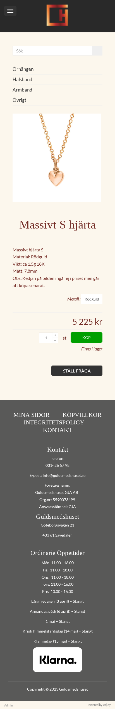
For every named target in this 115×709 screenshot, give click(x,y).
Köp (86, 337)
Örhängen (23, 69)
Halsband (22, 79)
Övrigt (19, 100)
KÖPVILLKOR (82, 414)
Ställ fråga (77, 370)
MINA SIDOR (31, 414)
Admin (8, 705)
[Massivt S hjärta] (57, 200)
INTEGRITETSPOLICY (54, 422)
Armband (22, 90)
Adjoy (107, 704)
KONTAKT (57, 429)
